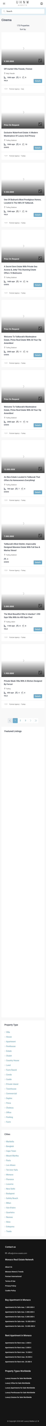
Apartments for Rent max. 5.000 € (18, 1348)
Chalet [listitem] (9, 1056)
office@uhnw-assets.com (17, 1253)
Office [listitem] (8, 1112)
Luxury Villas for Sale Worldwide (17, 1383)
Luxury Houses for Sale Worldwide (18, 1378)
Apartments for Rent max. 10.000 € (18, 1352)
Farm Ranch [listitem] (11, 1070)
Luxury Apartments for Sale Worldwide (20, 1388)
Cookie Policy (10, 1291)
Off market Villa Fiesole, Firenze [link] (18, 69)
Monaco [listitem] (9, 1174)
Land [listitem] (8, 1065)
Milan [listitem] (8, 1203)
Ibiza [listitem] (8, 1222)
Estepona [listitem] (10, 1226)
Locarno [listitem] (9, 1184)
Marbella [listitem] (10, 1141)
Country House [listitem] (12, 1060)
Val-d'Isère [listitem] (11, 1208)
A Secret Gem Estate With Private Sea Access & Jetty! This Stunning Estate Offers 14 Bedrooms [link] (20, 269)
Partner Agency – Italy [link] (16, 89)
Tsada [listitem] (9, 1231)
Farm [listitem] (8, 1122)
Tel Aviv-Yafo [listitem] (12, 1170)
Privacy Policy (10, 1286)
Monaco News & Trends (14, 1272)
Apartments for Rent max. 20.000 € (18, 1357)
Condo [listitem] (9, 1074)
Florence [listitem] (10, 1179)
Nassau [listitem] (9, 1217)
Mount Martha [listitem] (12, 1156)
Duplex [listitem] (9, 1098)
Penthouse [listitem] (11, 1046)
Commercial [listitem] (11, 1093)
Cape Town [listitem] (11, 1151)
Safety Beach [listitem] (12, 1198)
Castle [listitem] (9, 1079)
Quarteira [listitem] (10, 1212)
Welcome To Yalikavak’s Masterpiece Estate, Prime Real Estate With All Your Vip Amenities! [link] (22, 339)
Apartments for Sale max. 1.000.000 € (19, 1307)
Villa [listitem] (8, 1032)
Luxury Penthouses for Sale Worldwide (20, 1393)
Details (38, 81)
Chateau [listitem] (9, 1108)
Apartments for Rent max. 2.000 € (18, 1343)
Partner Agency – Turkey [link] (17, 156)
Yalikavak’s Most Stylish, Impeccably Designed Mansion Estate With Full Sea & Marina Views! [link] (22, 547)
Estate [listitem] (9, 1051)
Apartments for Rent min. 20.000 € (18, 1362)
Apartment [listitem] (11, 1041)
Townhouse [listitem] (11, 1089)
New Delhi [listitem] (10, 1189)
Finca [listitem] (8, 1103)
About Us (8, 1267)
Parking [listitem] (9, 1117)
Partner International (13, 1276)
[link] (23, 48)
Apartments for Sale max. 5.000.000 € (19, 1317)
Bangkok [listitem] (10, 1146)
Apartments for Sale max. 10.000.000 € (20, 1321)
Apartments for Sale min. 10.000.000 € (20, 1326)
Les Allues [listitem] (10, 1165)
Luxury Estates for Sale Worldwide (18, 1397)
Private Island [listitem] (12, 1084)
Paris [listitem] (8, 1160)
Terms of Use (10, 1281)
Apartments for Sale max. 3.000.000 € (19, 1312)
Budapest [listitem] (10, 1193)
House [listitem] (9, 1037)
